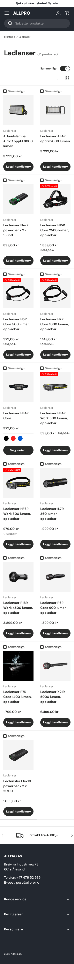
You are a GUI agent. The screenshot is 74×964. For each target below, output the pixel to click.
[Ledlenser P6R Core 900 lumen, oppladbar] (55, 577)
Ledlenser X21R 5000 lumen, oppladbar (52, 697)
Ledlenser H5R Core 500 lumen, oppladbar (16, 324)
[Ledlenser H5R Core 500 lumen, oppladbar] (18, 293)
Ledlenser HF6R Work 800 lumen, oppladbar (17, 514)
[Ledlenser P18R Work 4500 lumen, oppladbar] (18, 577)
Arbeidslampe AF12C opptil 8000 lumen (18, 141)
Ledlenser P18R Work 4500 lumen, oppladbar (18, 608)
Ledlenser (24, 37)
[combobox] (37, 23)
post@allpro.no (27, 882)
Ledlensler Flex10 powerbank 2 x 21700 (17, 786)
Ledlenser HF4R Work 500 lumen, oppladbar (54, 418)
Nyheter (53, 3)
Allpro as (16, 954)
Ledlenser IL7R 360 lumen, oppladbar (52, 514)
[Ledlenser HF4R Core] (18, 387)
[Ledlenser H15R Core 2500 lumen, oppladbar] (55, 199)
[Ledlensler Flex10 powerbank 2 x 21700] (18, 755)
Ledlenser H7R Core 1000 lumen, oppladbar (54, 324)
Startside (9, 37)
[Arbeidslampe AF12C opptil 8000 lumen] (18, 110)
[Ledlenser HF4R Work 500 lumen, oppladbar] (55, 387)
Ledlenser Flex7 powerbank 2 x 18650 (16, 230)
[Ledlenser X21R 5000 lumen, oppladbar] (55, 666)
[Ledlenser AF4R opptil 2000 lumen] (55, 110)
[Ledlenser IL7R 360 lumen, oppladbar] (55, 483)
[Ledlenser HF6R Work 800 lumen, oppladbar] (18, 483)
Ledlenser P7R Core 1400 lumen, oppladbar (17, 697)
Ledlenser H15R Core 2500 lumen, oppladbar (54, 230)
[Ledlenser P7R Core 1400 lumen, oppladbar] (18, 666)
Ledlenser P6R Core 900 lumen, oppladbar (53, 608)
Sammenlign (49, 68)
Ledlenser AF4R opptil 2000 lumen (55, 138)
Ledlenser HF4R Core (16, 415)
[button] (67, 13)
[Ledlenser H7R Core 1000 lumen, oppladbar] (55, 293)
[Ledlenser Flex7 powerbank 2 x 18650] (18, 199)
